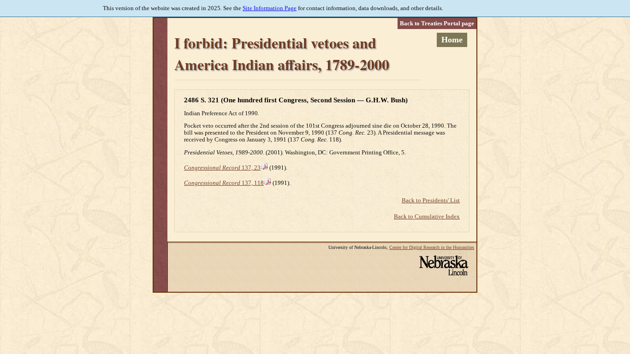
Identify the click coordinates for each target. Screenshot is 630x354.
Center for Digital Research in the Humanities (431, 247)
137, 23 (222, 168)
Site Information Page (270, 8)
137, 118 (224, 183)
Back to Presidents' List (431, 200)
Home (452, 39)
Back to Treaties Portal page (437, 23)
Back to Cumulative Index (427, 216)
